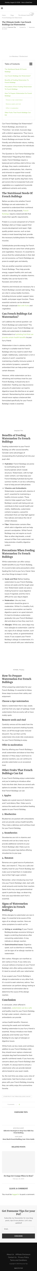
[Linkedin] (22, 1247)
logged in (15, 1194)
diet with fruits (23, 305)
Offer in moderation (12, 108)
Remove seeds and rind (13, 104)
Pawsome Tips (12, 27)
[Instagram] (17, 1247)
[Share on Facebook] (22, 1105)
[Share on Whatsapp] (28, 1105)
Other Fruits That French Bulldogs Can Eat (18, 114)
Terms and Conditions (18, 1260)
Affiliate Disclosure (22, 1254)
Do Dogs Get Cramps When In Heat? (18, 1176)
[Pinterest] (19, 1247)
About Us (10, 1254)
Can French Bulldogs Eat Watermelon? (18, 76)
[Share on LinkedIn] (26, 1105)
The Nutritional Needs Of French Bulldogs (16, 70)
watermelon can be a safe (21, 1008)
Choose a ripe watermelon (14, 100)
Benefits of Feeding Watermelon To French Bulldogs (17, 81)
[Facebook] (13, 1247)
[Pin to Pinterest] (24, 1105)
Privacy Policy (23, 1257)
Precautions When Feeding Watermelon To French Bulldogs (18, 88)
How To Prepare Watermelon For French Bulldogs (18, 94)
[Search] (25, 14)
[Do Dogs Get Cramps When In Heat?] (18, 1162)
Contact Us (12, 1257)
